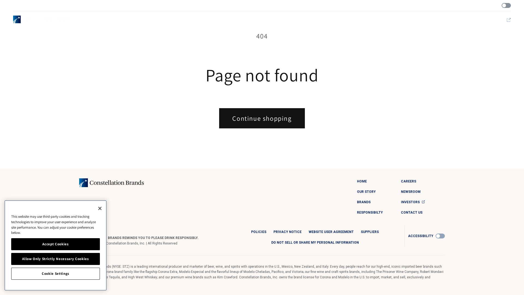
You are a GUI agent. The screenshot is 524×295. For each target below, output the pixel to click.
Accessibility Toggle (506, 5)
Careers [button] (449, 19)
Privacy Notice (287, 232)
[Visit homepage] (41, 19)
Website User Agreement (331, 232)
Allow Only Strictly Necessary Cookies (55, 258)
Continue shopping (261, 118)
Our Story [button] (377, 19)
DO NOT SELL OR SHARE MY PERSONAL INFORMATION (315, 242)
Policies (258, 232)
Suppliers (370, 232)
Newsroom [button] (472, 19)
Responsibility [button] (423, 19)
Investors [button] (496, 19)
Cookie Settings (55, 273)
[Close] (100, 208)
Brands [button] (398, 19)
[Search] (443, 5)
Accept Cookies (55, 244)
